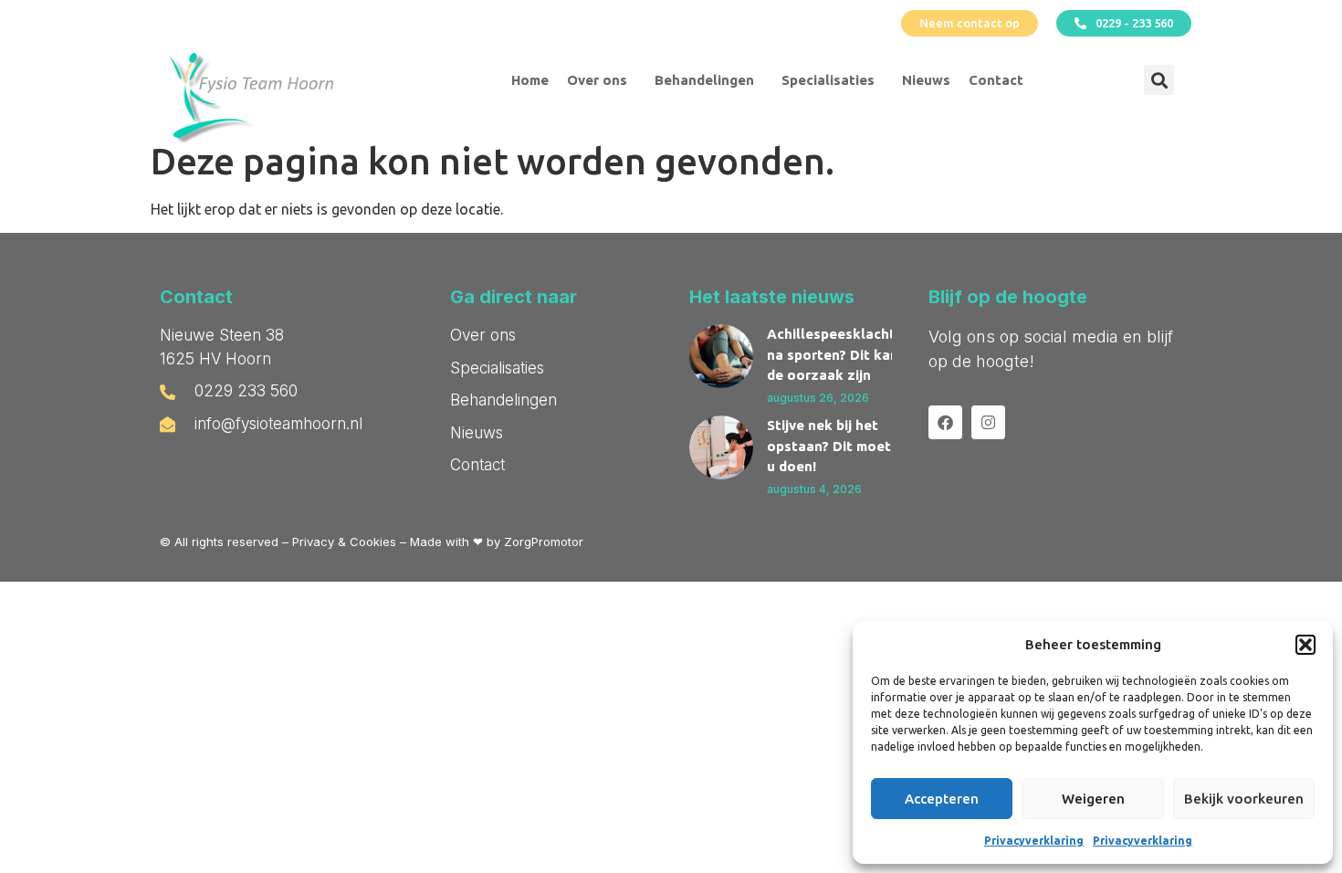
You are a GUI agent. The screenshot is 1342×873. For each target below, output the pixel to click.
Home (530, 80)
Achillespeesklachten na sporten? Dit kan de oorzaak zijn (839, 354)
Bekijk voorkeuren (1244, 798)
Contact (996, 80)
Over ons (597, 80)
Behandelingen (704, 80)
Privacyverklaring (1034, 841)
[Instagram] (988, 422)
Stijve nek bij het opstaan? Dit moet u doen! (829, 445)
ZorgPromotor (543, 541)
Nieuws (926, 80)
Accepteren (942, 798)
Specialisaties (828, 80)
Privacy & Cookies (344, 541)
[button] (1305, 645)
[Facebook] (945, 422)
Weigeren (1093, 798)
